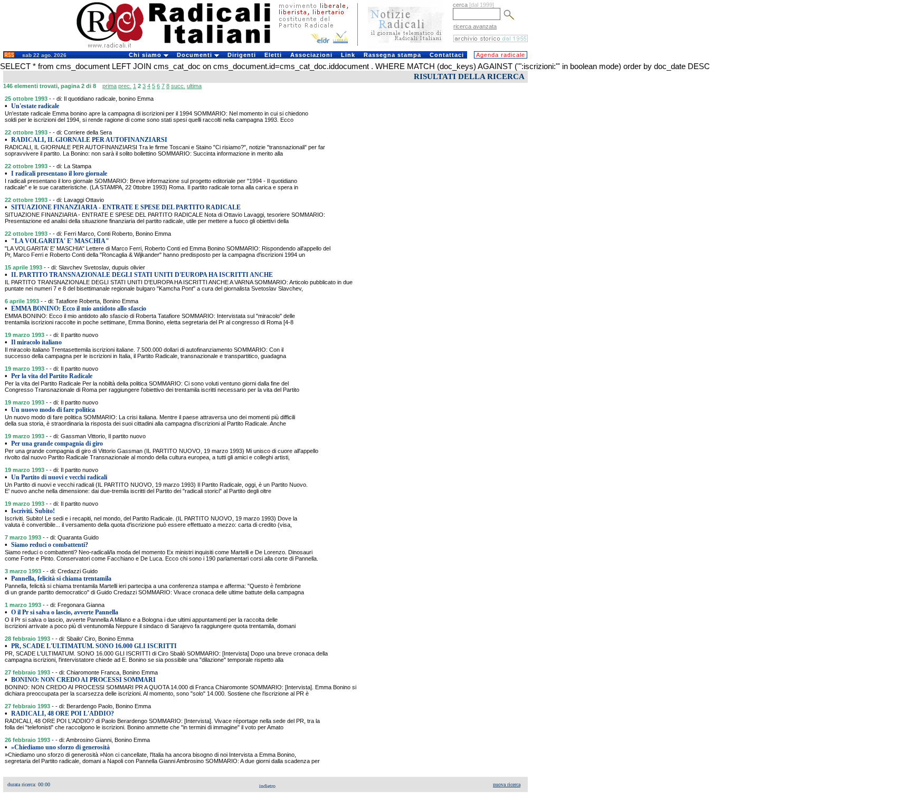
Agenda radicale (500, 55)
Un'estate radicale (35, 106)
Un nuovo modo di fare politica (53, 409)
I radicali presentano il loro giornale (59, 173)
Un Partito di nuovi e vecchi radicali (59, 477)
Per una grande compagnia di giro (57, 443)
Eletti (273, 55)
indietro (267, 786)
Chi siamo (146, 55)
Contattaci (447, 55)
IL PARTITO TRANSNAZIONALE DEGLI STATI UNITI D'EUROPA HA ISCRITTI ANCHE (142, 274)
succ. (178, 86)
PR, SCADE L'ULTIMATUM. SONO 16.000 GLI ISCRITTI (94, 646)
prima (109, 86)
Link (348, 55)
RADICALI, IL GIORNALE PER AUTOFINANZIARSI (89, 139)
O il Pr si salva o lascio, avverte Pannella (64, 612)
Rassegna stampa (392, 55)
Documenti (195, 55)
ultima (194, 86)
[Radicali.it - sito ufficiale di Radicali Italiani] (180, 47)
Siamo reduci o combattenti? (49, 544)
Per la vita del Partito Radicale (51, 376)
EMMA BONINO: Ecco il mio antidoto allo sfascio (78, 308)
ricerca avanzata (475, 26)
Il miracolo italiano (36, 342)
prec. (124, 86)
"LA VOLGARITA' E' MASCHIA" (60, 241)
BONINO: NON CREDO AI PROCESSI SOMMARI (83, 679)
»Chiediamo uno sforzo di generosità (60, 747)
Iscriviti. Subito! (33, 511)
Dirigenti (241, 55)
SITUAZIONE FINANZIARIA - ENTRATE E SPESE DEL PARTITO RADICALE (126, 207)
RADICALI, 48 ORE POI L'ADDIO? (62, 713)
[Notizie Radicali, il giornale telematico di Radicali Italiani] (406, 46)
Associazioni (311, 55)
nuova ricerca (506, 784)
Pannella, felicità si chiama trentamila (61, 578)
